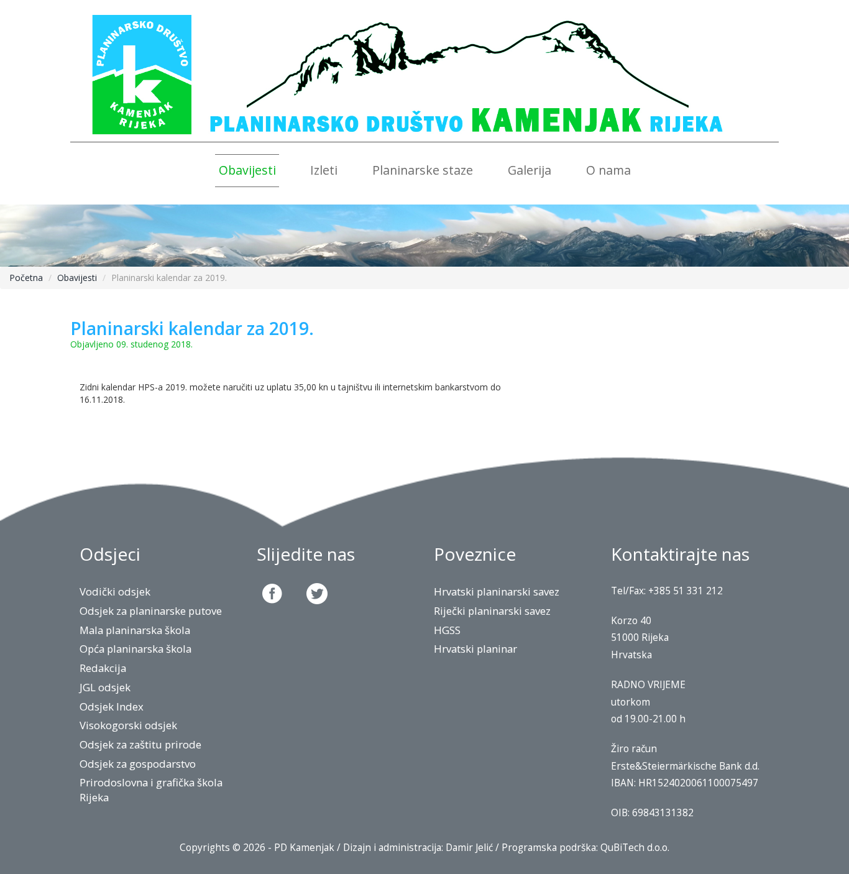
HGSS (447, 630)
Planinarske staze (422, 170)
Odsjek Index (112, 706)
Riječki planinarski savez (492, 611)
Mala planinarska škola (135, 630)
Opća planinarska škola (135, 649)
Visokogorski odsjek (128, 725)
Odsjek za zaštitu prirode (140, 744)
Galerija (529, 170)
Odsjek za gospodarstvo (138, 764)
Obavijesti (247, 170)
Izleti (323, 170)
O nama (608, 170)
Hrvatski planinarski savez (496, 591)
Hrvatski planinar (475, 649)
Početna (26, 277)
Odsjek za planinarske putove (151, 611)
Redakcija (103, 668)
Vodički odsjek (115, 591)
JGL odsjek (105, 687)
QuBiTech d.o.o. (634, 847)
